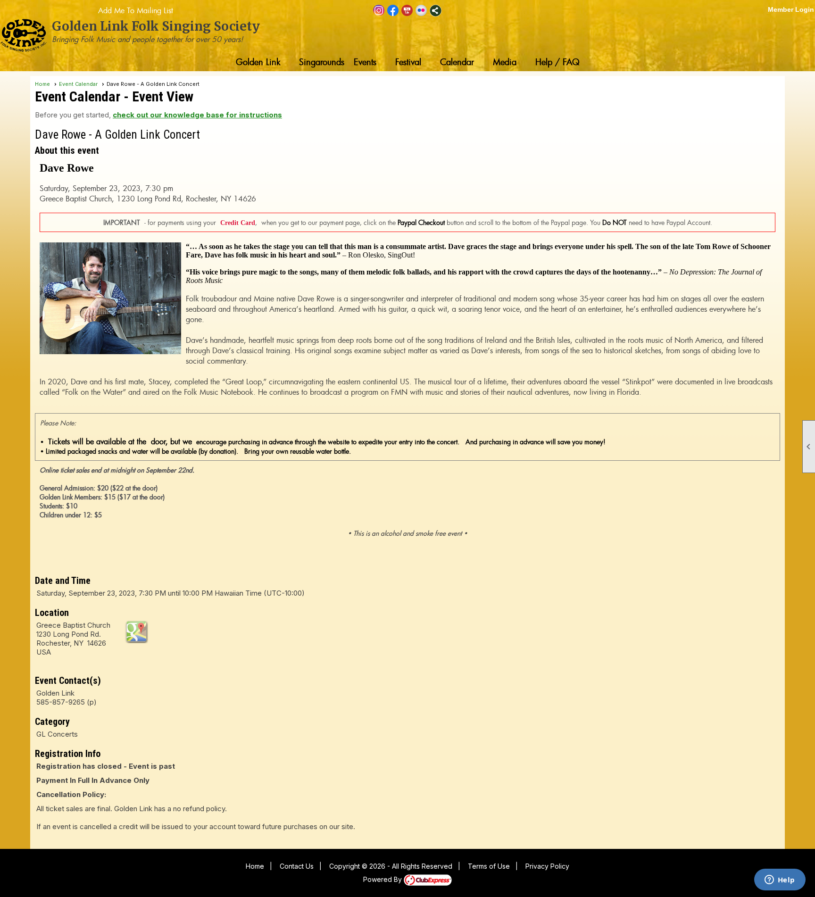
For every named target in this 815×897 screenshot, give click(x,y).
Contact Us (297, 866)
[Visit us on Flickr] (421, 11)
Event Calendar (78, 84)
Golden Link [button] (258, 61)
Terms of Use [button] (489, 866)
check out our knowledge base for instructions (197, 114)
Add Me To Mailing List (135, 10)
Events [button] (365, 61)
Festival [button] (408, 61)
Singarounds (321, 61)
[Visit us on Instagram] (379, 11)
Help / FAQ (557, 61)
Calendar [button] (457, 61)
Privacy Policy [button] (547, 866)
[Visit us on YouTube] (407, 11)
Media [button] (504, 61)
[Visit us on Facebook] (393, 11)
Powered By (383, 879)
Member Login (791, 9)
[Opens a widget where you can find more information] (780, 880)
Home (42, 84)
